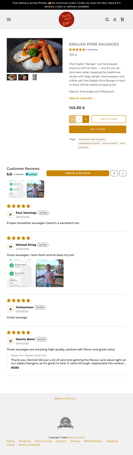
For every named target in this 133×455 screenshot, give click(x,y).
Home (11, 441)
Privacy (75, 441)
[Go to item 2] (35, 189)
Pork (122, 143)
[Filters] (114, 173)
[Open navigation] (9, 19)
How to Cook (43, 441)
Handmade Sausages (89, 143)
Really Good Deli (76, 437)
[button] (77, 49)
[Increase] (85, 119)
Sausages (83, 147)
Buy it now (97, 129)
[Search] (107, 19)
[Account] (115, 19)
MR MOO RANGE (109, 143)
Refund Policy (93, 441)
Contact (61, 441)
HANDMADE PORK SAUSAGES (92, 139)
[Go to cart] (122, 19)
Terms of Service (29, 444)
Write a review (77, 173)
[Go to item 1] (16, 189)
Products (25, 441)
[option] (12, 77)
